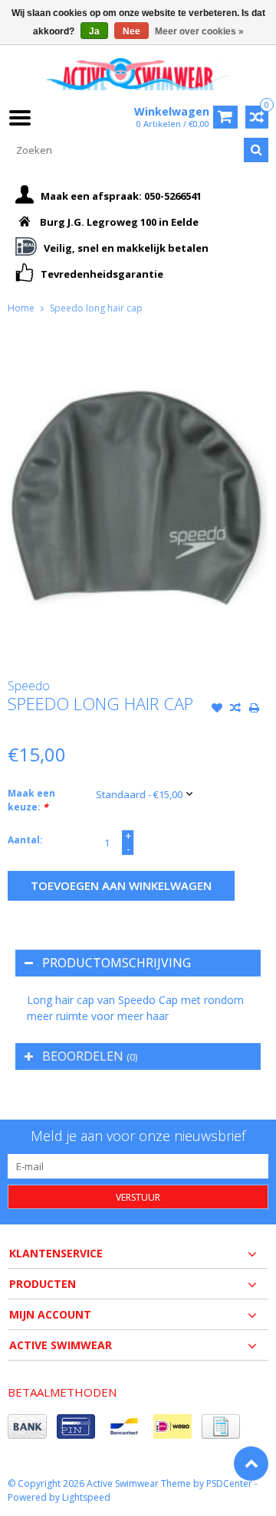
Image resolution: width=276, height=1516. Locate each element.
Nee (131, 31)
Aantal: (25, 839)
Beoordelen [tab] (89, 1056)
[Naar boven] (251, 1463)
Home (21, 308)
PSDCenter (229, 1483)
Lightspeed (86, 1497)
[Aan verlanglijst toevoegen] (217, 709)
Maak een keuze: (31, 800)
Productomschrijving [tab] (116, 962)
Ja (94, 31)
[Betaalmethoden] (27, 1426)
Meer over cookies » (199, 31)
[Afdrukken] (254, 709)
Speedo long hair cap (96, 308)
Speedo (29, 685)
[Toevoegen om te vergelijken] (235, 709)
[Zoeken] (256, 150)
